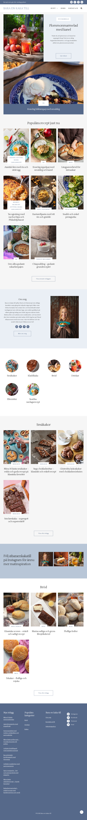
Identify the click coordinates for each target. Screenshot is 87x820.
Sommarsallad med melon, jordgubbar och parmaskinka (11, 733)
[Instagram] (71, 2)
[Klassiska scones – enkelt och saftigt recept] (16, 609)
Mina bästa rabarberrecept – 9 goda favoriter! (11, 782)
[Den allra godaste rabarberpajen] (16, 242)
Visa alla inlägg (43, 533)
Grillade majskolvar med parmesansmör (11, 765)
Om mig (48, 717)
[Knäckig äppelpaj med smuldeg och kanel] (43, 145)
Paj (44, 103)
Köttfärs (19, 157)
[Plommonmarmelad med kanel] (23, 38)
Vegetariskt (45, 209)
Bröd (71, 162)
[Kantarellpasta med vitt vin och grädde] (43, 192)
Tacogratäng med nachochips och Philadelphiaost (16, 217)
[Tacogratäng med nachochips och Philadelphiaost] (16, 192)
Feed (72, 724)
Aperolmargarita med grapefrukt (10, 725)
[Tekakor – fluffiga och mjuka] (16, 656)
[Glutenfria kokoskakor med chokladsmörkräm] (70, 447)
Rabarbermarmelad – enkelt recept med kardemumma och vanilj (11, 790)
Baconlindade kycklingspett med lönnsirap (9, 757)
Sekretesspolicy (51, 726)
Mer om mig (22, 333)
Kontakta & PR (50, 722)
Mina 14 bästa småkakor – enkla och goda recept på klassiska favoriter (16, 471)
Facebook (74, 717)
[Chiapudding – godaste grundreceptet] (43, 242)
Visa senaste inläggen (43, 279)
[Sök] (81, 8)
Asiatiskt (12, 157)
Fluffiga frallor (71, 631)
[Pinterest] (78, 2)
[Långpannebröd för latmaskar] (70, 145)
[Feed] (81, 2)
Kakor (26, 729)
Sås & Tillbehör (70, 209)
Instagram (74, 714)
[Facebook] (74, 2)
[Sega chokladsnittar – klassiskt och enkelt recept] (43, 447)
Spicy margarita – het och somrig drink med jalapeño (10, 773)
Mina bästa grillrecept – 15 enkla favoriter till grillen (11, 742)
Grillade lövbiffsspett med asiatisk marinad (10, 749)
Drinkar (27, 725)
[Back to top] (82, 812)
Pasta (39, 209)
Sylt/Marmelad (63, 19)
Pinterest (74, 721)
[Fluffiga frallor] (70, 609)
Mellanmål (47, 259)
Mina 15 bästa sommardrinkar (8, 718)
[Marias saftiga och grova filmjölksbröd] (43, 609)
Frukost (39, 259)
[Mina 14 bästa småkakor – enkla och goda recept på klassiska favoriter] (16, 447)
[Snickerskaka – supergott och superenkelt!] (16, 497)
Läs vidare (63, 56)
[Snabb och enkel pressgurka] (70, 192)
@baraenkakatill (20, 556)
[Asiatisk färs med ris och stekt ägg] (16, 145)
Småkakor (16, 464)
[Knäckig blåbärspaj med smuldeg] (43, 88)
